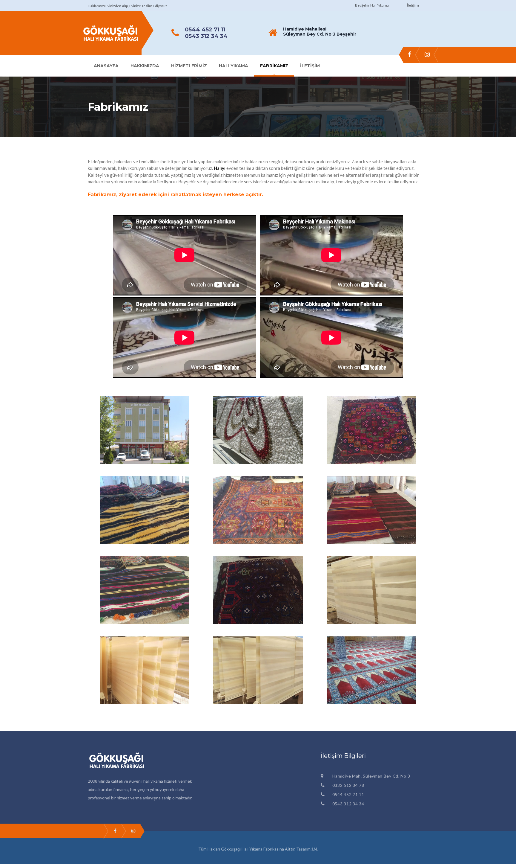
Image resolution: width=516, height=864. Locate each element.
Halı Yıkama (233, 65)
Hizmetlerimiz (189, 65)
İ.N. (315, 848)
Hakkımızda (144, 65)
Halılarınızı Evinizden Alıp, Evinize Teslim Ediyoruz (127, 6)
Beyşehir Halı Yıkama (372, 5)
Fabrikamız (274, 65)
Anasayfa (106, 65)
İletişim (413, 5)
